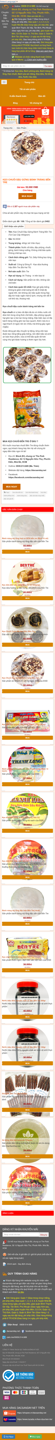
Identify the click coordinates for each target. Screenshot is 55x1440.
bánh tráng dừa (22, 495)
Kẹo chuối (12, 73)
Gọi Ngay (9, 1436)
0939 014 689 (28, 6)
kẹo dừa (43, 492)
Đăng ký (43, 1234)
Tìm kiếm (48, 66)
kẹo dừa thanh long (32, 492)
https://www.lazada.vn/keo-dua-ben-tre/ (34, 1419)
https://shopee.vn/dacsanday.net (31, 1412)
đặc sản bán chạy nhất (37, 495)
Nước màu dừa (30, 76)
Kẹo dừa (19, 70)
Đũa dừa (40, 73)
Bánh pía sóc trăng (26, 73)
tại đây (21, 1292)
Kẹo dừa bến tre (18, 492)
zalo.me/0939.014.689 (17, 1337)
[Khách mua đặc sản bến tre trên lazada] (27, 115)
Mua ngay (36, 1436)
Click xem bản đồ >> (35, 16)
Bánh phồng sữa (31, 70)
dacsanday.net (13, 1331)
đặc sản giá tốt (8, 499)
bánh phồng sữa (9, 495)
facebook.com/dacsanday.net (39, 1331)
